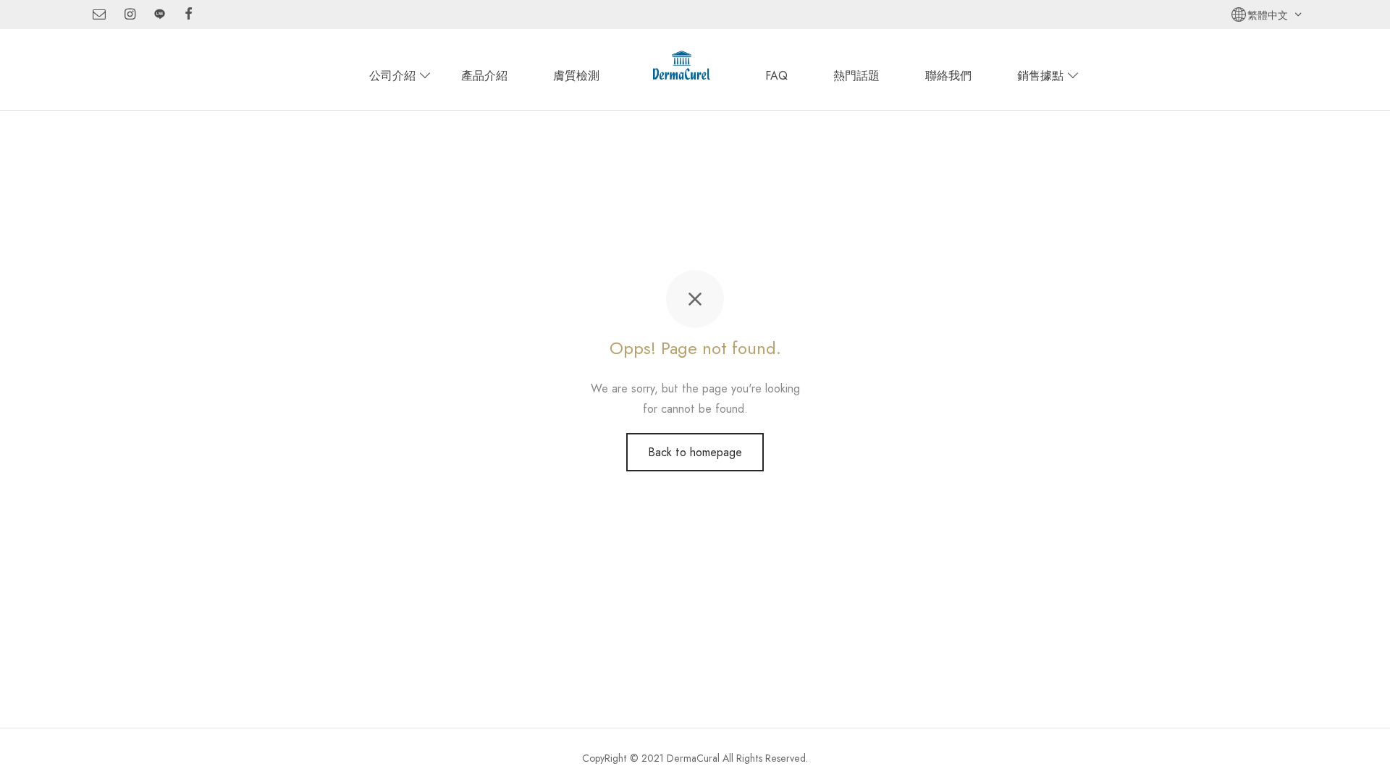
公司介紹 (392, 75)
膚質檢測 (576, 75)
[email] (99, 15)
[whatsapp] (159, 15)
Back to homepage (695, 452)
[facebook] (188, 15)
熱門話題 (856, 75)
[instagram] (130, 15)
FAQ (776, 75)
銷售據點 (1040, 75)
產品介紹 (484, 75)
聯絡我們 (948, 75)
